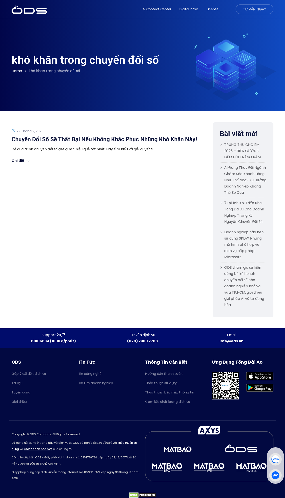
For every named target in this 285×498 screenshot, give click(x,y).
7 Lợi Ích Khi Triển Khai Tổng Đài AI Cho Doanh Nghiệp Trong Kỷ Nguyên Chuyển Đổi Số (244, 212)
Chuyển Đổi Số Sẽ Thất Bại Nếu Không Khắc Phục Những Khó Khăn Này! (104, 139)
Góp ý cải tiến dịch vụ (29, 373)
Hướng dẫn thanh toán (164, 373)
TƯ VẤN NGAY (254, 9)
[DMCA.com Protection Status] (142, 494)
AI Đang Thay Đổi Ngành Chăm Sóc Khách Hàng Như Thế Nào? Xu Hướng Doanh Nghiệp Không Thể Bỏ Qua (245, 180)
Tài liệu (17, 383)
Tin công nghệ (89, 373)
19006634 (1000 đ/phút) (53, 341)
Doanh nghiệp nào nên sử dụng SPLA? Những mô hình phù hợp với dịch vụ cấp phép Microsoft (244, 245)
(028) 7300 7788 (142, 341)
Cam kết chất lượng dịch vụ (167, 401)
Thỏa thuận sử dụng (161, 383)
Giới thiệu (19, 401)
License (212, 9)
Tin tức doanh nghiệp (95, 383)
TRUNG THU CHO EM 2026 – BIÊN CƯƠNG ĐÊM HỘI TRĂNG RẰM (242, 151)
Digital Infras (189, 9)
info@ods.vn (232, 341)
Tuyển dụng (21, 392)
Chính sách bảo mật (38, 449)
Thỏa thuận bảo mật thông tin (169, 392)
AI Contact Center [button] (157, 9)
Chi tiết (18, 160)
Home (17, 70)
